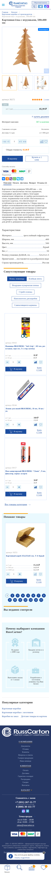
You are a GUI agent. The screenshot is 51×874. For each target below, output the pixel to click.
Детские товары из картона (34, 716)
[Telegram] (21, 178)
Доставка (25, 773)
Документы (25, 746)
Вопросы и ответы (25, 755)
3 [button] (17, 595)
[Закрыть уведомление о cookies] (44, 853)
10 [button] (15, 600)
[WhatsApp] (14, 178)
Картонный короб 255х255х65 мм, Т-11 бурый (25, 556)
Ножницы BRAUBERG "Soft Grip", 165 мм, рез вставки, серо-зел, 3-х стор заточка (25, 347)
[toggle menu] (3, 5)
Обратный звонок (40, 3)
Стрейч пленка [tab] (25, 292)
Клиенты (25, 752)
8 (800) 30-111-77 (25, 806)
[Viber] (10, 178)
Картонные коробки (11, 708)
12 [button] (25, 600)
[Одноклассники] (7, 178)
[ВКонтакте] (3, 178)
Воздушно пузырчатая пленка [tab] (25, 285)
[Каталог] (7, 867)
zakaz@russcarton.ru (25, 825)
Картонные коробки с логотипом (17, 712)
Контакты (25, 785)
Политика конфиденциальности (14, 852)
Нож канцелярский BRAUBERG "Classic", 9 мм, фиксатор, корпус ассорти (25, 472)
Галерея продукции (25, 758)
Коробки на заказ (10, 716)
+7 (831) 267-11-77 (25, 802)
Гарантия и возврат (25, 776)
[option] (25, 50)
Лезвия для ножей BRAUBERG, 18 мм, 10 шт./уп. (24, 410)
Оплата (25, 770)
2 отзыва (46, 99)
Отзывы (25, 749)
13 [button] (31, 600)
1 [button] (7, 595)
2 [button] (12, 595)
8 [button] (43, 595)
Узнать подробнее (22, 858)
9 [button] (9, 600)
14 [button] (36, 600)
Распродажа (25, 779)
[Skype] (18, 178)
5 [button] (28, 595)
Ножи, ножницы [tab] (16, 279)
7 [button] (38, 595)
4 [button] (22, 595)
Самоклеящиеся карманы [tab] (25, 305)
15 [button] (41, 600)
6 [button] (33, 595)
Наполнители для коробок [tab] (25, 298)
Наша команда (25, 761)
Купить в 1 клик (37, 158)
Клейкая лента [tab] (35, 279)
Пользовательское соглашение (36, 852)
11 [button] (20, 600)
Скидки (25, 782)
